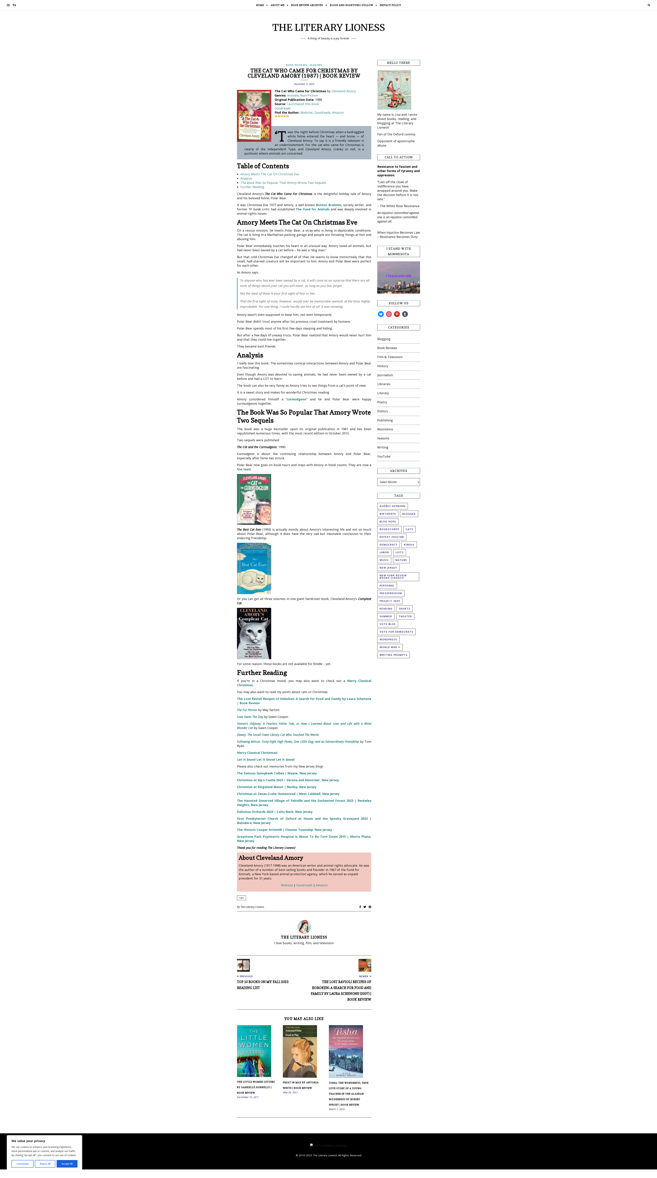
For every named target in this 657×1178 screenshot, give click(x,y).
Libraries (383, 384)
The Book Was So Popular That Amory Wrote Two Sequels (283, 183)
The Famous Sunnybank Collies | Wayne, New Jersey (277, 773)
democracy (388, 544)
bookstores (389, 529)
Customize (22, 1163)
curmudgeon (296, 399)
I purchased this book (303, 104)
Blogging (383, 339)
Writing (382, 447)
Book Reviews (296, 65)
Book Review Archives (307, 5)
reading (386, 608)
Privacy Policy (390, 5)
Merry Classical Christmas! (257, 753)
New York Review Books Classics (393, 576)
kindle (409, 544)
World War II (390, 647)
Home (260, 5)
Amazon (338, 112)
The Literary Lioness (252, 907)
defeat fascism (392, 537)
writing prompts (393, 654)
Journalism (385, 375)
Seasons (316, 65)
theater (405, 616)
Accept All (67, 1163)
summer (386, 616)
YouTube (383, 456)
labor (384, 552)
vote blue (388, 624)
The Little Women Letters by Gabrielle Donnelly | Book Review (256, 1087)
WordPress (388, 639)
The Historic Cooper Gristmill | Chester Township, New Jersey (284, 830)
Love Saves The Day (250, 717)
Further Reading (252, 187)
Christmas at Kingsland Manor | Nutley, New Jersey (276, 787)
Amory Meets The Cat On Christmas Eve (269, 174)
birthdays (388, 513)
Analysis (246, 178)
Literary (383, 393)
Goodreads (283, 108)
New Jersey (388, 567)
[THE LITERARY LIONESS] (328, 1146)
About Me (278, 5)
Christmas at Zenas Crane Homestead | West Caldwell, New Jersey (288, 794)
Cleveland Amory (343, 91)
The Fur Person (247, 710)
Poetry (382, 402)
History (382, 366)
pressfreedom (391, 593)
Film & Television (389, 357)
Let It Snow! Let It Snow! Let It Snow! (266, 759)
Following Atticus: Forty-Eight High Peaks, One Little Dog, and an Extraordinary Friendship (298, 741)
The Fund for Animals (312, 209)
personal (387, 585)
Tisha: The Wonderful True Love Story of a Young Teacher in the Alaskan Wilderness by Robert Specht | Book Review (349, 1093)
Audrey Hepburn (392, 506)
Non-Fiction (309, 95)
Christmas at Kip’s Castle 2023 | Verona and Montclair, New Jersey (288, 780)
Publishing (385, 420)
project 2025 (390, 601)
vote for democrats (396, 631)
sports (404, 608)
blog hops (388, 521)
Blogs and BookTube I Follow (351, 5)
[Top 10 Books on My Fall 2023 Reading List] (243, 965)
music (384, 560)
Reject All (45, 1163)
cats (241, 897)
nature (401, 560)
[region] (44, 1153)
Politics (382, 411)
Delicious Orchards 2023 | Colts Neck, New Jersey (274, 812)
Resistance (385, 429)
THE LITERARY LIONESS (328, 27)
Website (306, 112)
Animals (293, 95)
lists (400, 552)
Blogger (409, 513)
